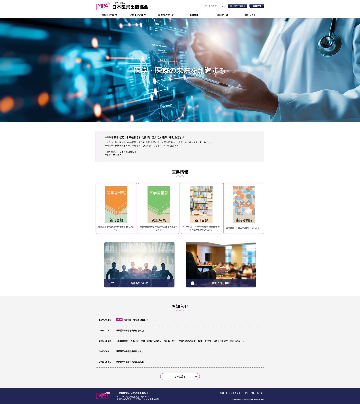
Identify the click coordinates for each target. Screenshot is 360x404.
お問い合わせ (239, 6)
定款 (222, 393)
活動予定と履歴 (138, 15)
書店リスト (250, 15)
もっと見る (180, 376)
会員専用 (257, 6)
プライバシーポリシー (255, 393)
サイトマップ (234, 393)
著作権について (166, 15)
